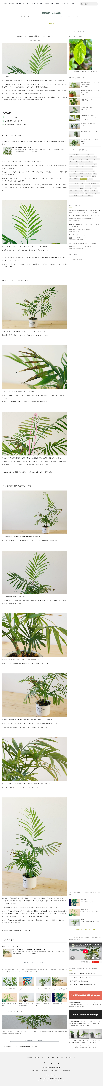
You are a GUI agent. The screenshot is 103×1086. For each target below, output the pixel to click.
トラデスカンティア (90, 181)
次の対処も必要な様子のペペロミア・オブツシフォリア (83, 243)
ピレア (77, 185)
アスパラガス (94, 156)
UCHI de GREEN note (45, 1070)
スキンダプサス (73, 173)
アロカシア (86, 159)
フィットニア (88, 185)
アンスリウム (92, 159)
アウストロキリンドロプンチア (76, 154)
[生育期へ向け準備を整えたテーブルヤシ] (43, 981)
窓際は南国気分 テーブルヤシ (58, 1003)
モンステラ (97, 193)
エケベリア (87, 109)
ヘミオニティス (93, 188)
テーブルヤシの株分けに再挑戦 (9, 988)
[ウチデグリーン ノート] (85, 1033)
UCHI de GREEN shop (67, 1070)
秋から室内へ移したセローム (76, 235)
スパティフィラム (88, 173)
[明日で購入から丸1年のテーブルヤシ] (43, 997)
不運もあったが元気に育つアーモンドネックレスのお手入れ (90, 91)
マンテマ (82, 193)
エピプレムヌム (88, 86)
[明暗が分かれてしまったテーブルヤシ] (9, 997)
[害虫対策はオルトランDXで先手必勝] (26, 981)
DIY (52, 3)
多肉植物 (18, 3)
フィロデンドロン (95, 185)
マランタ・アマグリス (79, 984)
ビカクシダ (72, 185)
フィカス (87, 119)
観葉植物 (11, 3)
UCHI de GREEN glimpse (56, 1070)
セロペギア (83, 176)
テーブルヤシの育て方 (34, 1022)
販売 (73, 3)
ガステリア (93, 164)
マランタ (77, 193)
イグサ (98, 159)
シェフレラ (87, 171)
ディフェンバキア (81, 181)
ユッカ (71, 195)
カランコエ (87, 164)
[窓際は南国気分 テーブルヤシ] (59, 997)
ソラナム (94, 176)
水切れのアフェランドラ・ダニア (89, 131)
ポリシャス (86, 190)
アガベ (92, 154)
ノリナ (71, 183)
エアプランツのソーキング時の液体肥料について (82, 218)
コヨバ (84, 168)
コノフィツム (78, 168)
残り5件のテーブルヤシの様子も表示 (86, 929)
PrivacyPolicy (54, 1075)
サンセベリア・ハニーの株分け (88, 123)
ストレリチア (80, 173)
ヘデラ (86, 188)
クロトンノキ (84, 166)
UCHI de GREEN (35, 1070)
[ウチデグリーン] (51, 12)
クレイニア (78, 166)
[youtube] (51, 1063)
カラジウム (81, 164)
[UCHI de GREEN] (58, 1063)
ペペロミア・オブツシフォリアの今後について (82, 246)
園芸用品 (47, 3)
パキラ (88, 183)
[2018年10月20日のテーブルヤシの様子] (74, 902)
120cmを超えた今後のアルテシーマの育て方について (83, 229)
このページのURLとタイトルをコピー (35, 962)
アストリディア (87, 156)
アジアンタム (79, 156)
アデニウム (72, 159)
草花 (33, 3)
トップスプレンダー (79, 973)
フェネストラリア (73, 188)
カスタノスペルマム (74, 164)
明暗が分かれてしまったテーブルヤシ (89, 911)
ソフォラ (89, 176)
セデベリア (72, 176)
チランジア (90, 178)
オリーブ (90, 161)
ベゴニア (71, 190)
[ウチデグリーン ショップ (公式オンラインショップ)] (85, 1014)
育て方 (63, 3)
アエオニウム (86, 154)
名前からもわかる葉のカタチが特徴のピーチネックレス (90, 140)
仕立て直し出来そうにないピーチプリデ (90, 107)
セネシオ (87, 94)
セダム (94, 173)
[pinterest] (44, 1063)
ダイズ (71, 178)
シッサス (92, 171)
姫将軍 (75, 981)
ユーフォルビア (77, 195)
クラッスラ (72, 166)
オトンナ (85, 161)
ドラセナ (97, 181)
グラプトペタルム (92, 166)
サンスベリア (87, 125)
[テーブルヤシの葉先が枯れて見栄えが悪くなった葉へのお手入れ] (59, 981)
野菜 (41, 3)
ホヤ (82, 190)
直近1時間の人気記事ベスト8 (76, 78)
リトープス (84, 195)
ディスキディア (73, 181)
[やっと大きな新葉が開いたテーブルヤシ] (34, 58)
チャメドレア (83, 178)
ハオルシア (76, 183)
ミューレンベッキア (89, 193)
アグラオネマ (72, 156)
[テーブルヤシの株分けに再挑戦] (9, 981)
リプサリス (90, 195)
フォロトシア (81, 188)
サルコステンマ (73, 171)
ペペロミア (87, 102)
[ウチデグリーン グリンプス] (85, 995)
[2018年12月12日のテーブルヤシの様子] (74, 912)
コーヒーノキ (89, 168)
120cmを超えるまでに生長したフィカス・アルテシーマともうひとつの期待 (91, 116)
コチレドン (72, 168)
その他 (57, 3)
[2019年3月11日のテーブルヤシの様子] (74, 922)
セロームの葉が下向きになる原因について (81, 237)
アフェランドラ (88, 134)
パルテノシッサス (94, 183)
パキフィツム (82, 183)
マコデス (71, 193)
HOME (5, 3)
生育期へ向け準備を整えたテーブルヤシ (89, 921)
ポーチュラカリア (94, 190)
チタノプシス (76, 178)
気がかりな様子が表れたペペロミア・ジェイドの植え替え (90, 100)
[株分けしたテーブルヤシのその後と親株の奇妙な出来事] (26, 997)
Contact (47, 1075)
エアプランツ (26, 3)
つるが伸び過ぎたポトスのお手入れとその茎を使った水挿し (90, 83)
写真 (68, 3)
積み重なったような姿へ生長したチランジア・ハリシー (83, 215)
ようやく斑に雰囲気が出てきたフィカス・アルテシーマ (83, 71)
